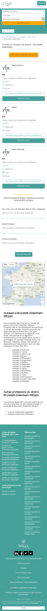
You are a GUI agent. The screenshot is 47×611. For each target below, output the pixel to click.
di (2, 17)
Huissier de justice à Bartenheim (32, 437)
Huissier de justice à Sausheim (32, 518)
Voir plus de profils (23, 254)
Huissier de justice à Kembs (32, 472)
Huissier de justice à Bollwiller (32, 447)
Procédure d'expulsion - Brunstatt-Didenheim (11, 458)
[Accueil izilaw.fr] (6, 6)
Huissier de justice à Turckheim (32, 528)
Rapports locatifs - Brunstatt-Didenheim (10, 464)
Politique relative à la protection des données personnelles (23, 593)
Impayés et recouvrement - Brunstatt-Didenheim (10, 447)
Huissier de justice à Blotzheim (32, 442)
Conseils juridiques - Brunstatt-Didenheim (10, 441)
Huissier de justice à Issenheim (32, 467)
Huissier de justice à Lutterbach (32, 477)
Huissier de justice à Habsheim (32, 457)
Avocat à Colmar (8, 491)
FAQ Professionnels (23, 573)
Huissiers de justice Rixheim (32, 508)
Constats (21, 37)
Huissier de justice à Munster (32, 488)
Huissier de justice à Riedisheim (32, 503)
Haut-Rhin (31, 37)
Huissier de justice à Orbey (32, 493)
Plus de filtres (8, 31)
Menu (40, 3)
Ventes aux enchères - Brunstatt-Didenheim (11, 479)
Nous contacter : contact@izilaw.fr (23, 582)
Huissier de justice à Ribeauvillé (32, 498)
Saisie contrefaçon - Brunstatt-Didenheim (10, 469)
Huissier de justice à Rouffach (32, 513)
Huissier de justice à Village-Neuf (32, 533)
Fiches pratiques (23, 563)
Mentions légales (23, 599)
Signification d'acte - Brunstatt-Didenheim (10, 474)
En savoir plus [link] (34, 603)
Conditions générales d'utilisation (23, 588)
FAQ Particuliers (23, 577)
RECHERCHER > (23, 23)
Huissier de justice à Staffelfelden (32, 523)
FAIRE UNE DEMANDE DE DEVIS (23, 55)
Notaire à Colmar (9, 494)
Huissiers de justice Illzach (32, 462)
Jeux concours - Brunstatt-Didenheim (10, 453)
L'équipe (23, 568)
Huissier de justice (9, 37)
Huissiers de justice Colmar (32, 452)
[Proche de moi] (43, 19)
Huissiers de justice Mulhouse (32, 483)
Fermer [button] (23, 608)
